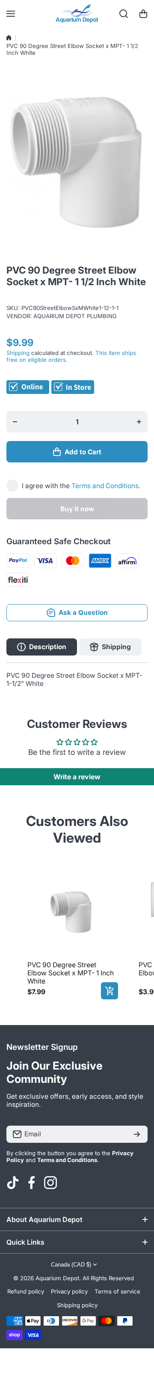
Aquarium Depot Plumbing (75, 316)
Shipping (18, 352)
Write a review (77, 776)
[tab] (110, 647)
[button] (143, 13)
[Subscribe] (137, 1134)
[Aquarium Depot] (77, 13)
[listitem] (71, 932)
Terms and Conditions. (105, 486)
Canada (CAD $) (71, 1264)
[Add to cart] (109, 990)
